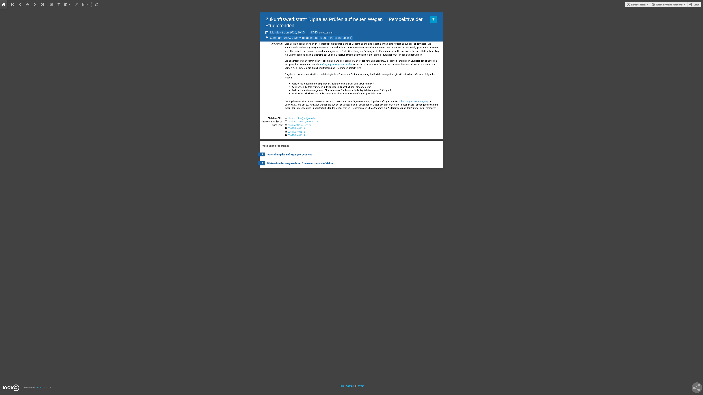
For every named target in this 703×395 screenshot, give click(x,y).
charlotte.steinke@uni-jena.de (303, 121)
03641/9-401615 (296, 131)
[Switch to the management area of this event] (96, 4)
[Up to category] (27, 4)
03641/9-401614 (296, 135)
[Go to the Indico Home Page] (3, 4)
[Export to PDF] (76, 4)
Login (696, 4)
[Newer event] (35, 4)
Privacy (360, 385)
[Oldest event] (13, 4)
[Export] (67, 4)
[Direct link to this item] (291, 146)
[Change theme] (85, 4)
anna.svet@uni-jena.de (299, 125)
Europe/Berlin (638, 4)
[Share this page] (697, 387)
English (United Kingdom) (669, 4)
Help (341, 385)
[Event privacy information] (433, 19)
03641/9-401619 (296, 128)
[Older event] (20, 4)
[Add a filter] (58, 4)
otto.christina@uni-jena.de (301, 118)
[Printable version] (51, 4)
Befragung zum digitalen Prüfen (336, 64)
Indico (39, 387)
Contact (350, 385)
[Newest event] (42, 4)
